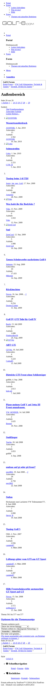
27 (21, 103)
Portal (8, 3)
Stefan (9, 497)
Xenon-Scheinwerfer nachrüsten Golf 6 (26, 259)
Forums (20, 668)
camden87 (10, 545)
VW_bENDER (12, 412)
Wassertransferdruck (16, 123)
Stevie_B (9, 515)
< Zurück (4, 103)
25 (16, 103)
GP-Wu (9, 350)
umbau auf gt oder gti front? (21, 467)
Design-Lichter (12, 305)
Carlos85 (9, 361)
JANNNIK (10, 128)
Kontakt (24, 678)
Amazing (9, 195)
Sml (8, 229)
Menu (8, 70)
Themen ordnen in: (8, 629)
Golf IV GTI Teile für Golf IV (21, 319)
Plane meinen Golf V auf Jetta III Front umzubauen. (23, 406)
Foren (8, 14)
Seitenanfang (34, 678)
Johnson (9, 264)
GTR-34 (9, 165)
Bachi (8, 324)
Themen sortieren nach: (10, 624)
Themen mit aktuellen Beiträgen (23, 17)
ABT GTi (11, 345)
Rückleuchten (13, 289)
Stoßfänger (11, 437)
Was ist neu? (16, 10)
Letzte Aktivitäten (18, 8)
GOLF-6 (9, 659)
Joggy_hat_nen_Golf (14, 183)
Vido (8, 209)
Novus (8, 294)
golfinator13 (11, 608)
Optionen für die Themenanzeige (18, 619)
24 (14, 103)
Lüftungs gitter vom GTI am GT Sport (26, 559)
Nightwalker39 (12, 335)
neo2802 (9, 472)
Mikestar (9, 276)
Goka (8, 153)
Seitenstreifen (13, 148)
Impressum (15, 678)
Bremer (9, 424)
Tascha (9, 442)
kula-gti (9, 391)
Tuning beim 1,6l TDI (17, 178)
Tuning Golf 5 (13, 529)
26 (19, 103)
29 (29, 103)
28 (24, 103)
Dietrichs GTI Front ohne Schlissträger (26, 374)
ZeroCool (10, 235)
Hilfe (13, 12)
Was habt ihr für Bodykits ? (20, 204)
